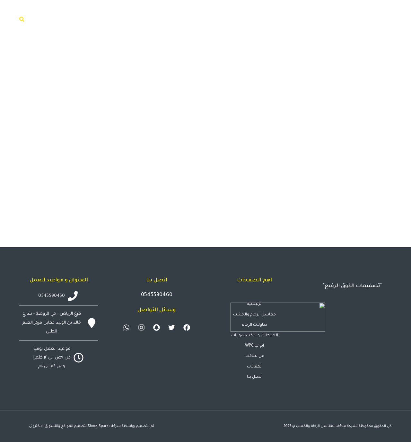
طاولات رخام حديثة (363, 194)
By (258, 207)
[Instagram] (141, 327)
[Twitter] (172, 327)
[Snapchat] (156, 327)
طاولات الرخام (370, 207)
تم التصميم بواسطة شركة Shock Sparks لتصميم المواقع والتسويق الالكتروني (91, 426)
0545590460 (156, 295)
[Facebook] (187, 327)
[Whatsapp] (126, 327)
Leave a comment (155, 207)
